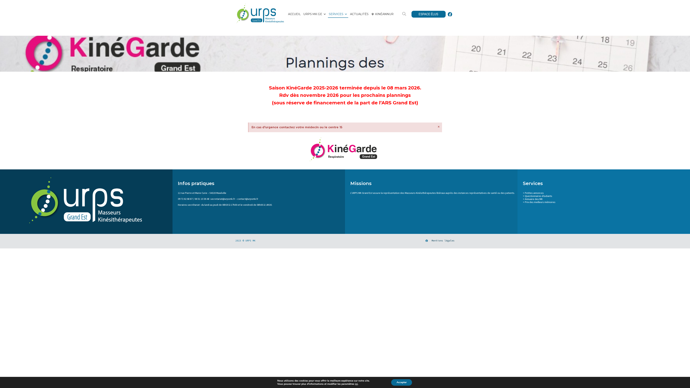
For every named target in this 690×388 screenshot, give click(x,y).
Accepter (402, 382)
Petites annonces (534, 193)
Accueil (294, 14)
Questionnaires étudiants (538, 196)
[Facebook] (450, 14)
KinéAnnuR (384, 14)
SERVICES (336, 14)
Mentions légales (443, 240)
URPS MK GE (312, 14)
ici (356, 384)
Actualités (359, 14)
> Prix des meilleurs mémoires (539, 202)
